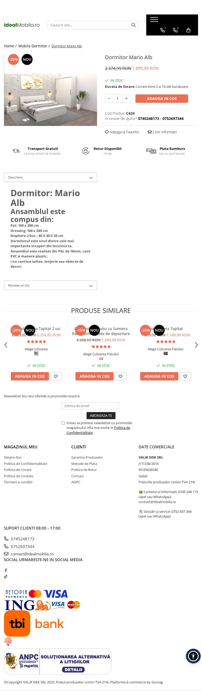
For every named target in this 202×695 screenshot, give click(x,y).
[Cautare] (133, 25)
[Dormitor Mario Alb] (50, 90)
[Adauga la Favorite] (56, 376)
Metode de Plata (84, 463)
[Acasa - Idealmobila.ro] (22, 25)
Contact (77, 476)
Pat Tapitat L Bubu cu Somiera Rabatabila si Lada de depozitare (101, 331)
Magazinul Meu (20, 446)
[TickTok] (5, 576)
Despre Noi (12, 457)
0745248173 (22, 538)
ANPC (75, 482)
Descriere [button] (15, 177)
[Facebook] (5, 570)
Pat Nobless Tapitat (166, 328)
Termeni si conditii (18, 482)
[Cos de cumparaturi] (188, 30)
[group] (50, 90)
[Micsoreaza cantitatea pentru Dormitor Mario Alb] (109, 98)
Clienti (78, 446)
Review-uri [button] (18, 285)
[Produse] (154, 21)
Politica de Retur (84, 469)
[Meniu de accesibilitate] (193, 656)
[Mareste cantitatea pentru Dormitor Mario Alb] (126, 98)
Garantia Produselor (87, 457)
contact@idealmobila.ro (32, 553)
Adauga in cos (162, 98)
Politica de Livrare (18, 469)
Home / (11, 45)
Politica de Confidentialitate (25, 463)
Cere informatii (164, 131)
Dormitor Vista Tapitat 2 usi (36, 328)
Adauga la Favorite (124, 131)
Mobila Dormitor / (34, 45)
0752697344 (22, 546)
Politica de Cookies (18, 476)
